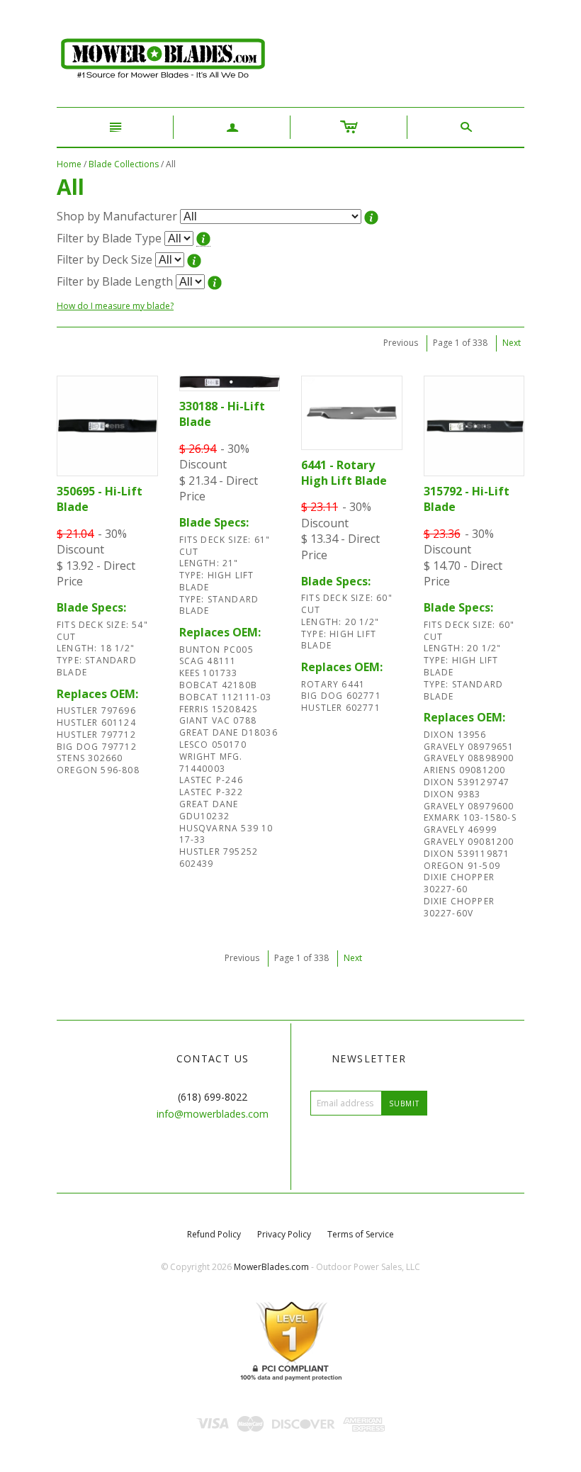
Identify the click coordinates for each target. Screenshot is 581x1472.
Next (511, 343)
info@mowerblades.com (213, 1113)
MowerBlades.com (271, 1267)
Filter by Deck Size (104, 259)
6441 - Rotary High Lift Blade (344, 472)
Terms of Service (360, 1234)
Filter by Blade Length (115, 281)
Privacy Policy (284, 1234)
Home (69, 164)
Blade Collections (124, 164)
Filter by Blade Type (109, 238)
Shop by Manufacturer (117, 216)
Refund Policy (214, 1234)
